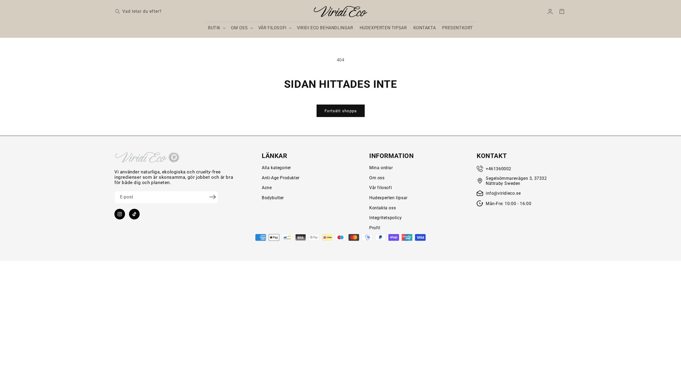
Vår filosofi (380, 187)
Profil (374, 227)
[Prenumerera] (212, 197)
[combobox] (160, 12)
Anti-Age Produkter (281, 177)
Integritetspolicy (385, 217)
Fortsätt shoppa (341, 111)
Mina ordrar (381, 167)
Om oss (377, 177)
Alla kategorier (276, 167)
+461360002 (498, 168)
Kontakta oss (382, 207)
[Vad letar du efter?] (117, 11)
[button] (216, 28)
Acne (267, 187)
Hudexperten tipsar (388, 197)
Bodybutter (273, 197)
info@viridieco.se (503, 193)
